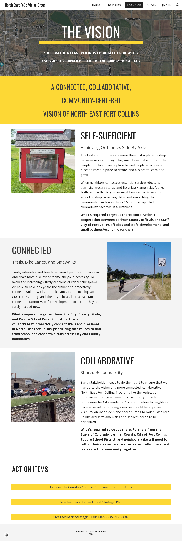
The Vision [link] (134, 5)
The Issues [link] (113, 5)
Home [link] (96, 5)
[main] (91, 43)
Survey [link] (151, 5)
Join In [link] (166, 5)
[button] (177, 5)
